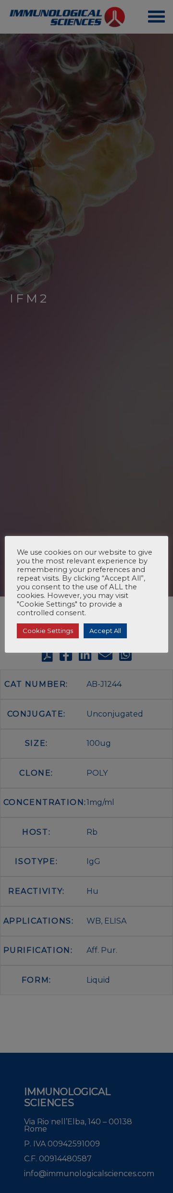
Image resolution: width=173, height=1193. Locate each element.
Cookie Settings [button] (48, 630)
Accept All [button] (105, 630)
